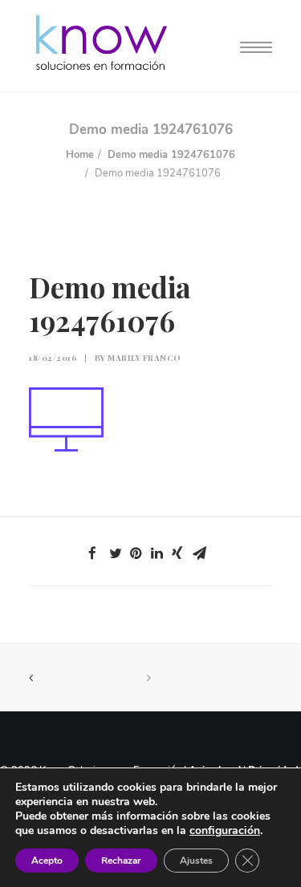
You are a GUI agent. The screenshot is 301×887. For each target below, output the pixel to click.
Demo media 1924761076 (171, 155)
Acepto (47, 860)
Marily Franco (144, 357)
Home (80, 155)
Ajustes (196, 860)
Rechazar (121, 860)
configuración (224, 831)
